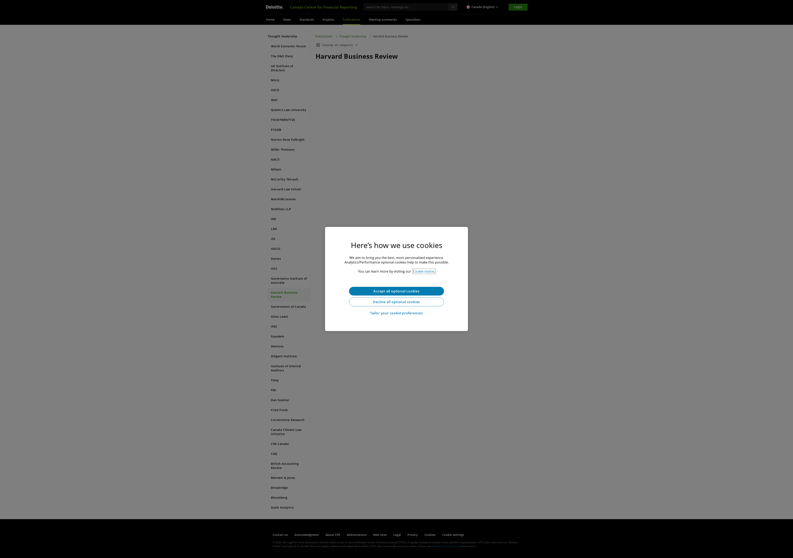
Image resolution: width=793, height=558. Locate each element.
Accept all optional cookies (396, 291)
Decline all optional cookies (396, 302)
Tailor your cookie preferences (396, 313)
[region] (396, 279)
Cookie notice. (424, 271)
